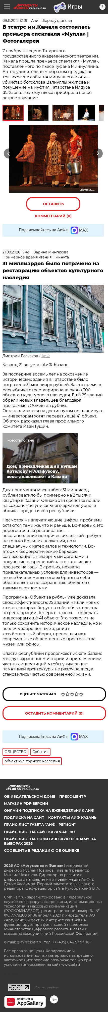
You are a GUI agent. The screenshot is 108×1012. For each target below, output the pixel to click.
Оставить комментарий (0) (53, 206)
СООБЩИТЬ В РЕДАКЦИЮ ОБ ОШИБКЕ (41, 850)
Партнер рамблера (47, 987)
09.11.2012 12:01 (15, 20)
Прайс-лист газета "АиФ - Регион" (40, 824)
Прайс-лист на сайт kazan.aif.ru (39, 832)
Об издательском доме (29, 796)
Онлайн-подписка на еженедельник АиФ (49, 810)
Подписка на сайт (24, 817)
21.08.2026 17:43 (16, 252)
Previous (8, 153)
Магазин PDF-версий (26, 803)
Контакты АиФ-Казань (72, 817)
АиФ (45, 356)
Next (97, 153)
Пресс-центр (72, 796)
